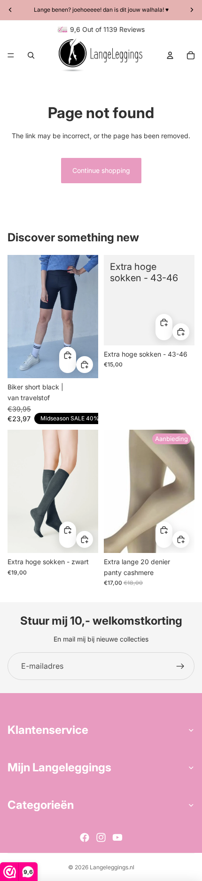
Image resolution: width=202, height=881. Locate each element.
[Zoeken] (31, 55)
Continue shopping (101, 170)
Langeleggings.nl (112, 867)
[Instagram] (101, 837)
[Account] (170, 55)
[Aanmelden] (180, 666)
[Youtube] (117, 837)
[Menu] (11, 55)
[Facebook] (84, 837)
